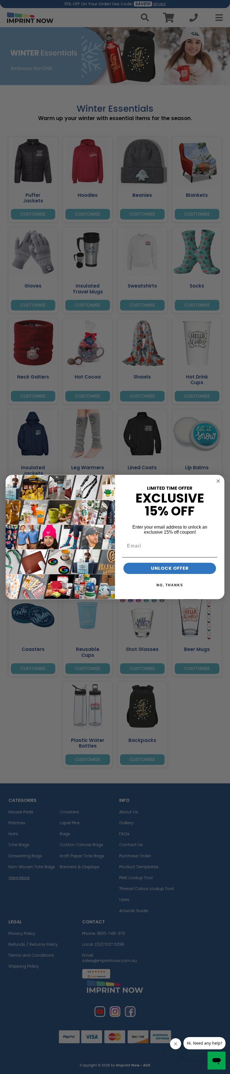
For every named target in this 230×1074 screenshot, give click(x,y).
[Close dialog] (218, 481)
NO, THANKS (170, 585)
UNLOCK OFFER (170, 568)
